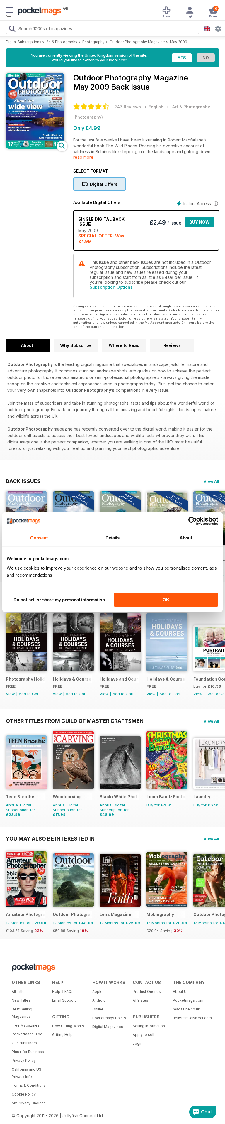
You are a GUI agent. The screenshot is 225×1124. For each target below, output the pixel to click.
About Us (181, 991)
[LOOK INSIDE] (35, 147)
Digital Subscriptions (23, 42)
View (10, 693)
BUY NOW (199, 222)
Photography (93, 42)
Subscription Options (111, 287)
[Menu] (9, 10)
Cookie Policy (24, 1094)
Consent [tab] (39, 537)
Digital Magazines (107, 1027)
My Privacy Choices (29, 1103)
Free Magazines (26, 1025)
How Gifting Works (68, 1026)
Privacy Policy (24, 1060)
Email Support (64, 1000)
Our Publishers (24, 1043)
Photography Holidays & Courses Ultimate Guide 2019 (25, 678)
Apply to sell (143, 1034)
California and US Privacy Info (26, 1073)
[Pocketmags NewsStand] (38, 12)
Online (97, 1009)
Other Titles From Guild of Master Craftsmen (75, 721)
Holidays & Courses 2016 (165, 678)
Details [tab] (112, 537)
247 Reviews (127, 106)
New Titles (21, 1000)
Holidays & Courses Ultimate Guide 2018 (72, 678)
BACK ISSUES (23, 481)
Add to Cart (29, 693)
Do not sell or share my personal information (59, 599)
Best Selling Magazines (22, 1013)
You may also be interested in (50, 838)
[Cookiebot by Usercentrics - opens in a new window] (192, 521)
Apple (97, 991)
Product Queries (147, 991)
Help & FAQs (63, 991)
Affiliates (140, 1000)
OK (166, 599)
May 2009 (178, 42)
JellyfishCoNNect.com (191, 1018)
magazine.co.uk (186, 1009)
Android (99, 1000)
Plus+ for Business (28, 1051)
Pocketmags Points (109, 1018)
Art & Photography (61, 42)
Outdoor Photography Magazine (137, 42)
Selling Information (149, 1026)
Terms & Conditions (29, 1085)
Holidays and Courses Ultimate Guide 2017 (119, 678)
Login (137, 1043)
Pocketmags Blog (27, 1034)
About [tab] (186, 537)
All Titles (19, 991)
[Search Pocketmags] (12, 29)
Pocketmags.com (188, 1000)
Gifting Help (62, 1034)
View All (211, 481)
